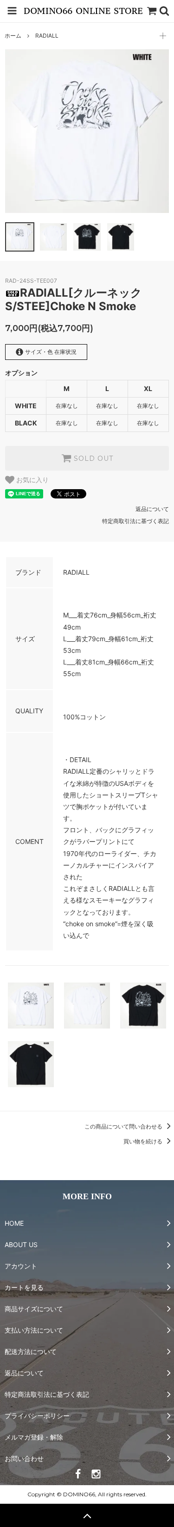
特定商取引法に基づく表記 (135, 521)
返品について (152, 508)
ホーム (13, 35)
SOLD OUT (92, 458)
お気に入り (31, 480)
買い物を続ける (143, 1141)
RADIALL (46, 35)
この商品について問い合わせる (124, 1126)
